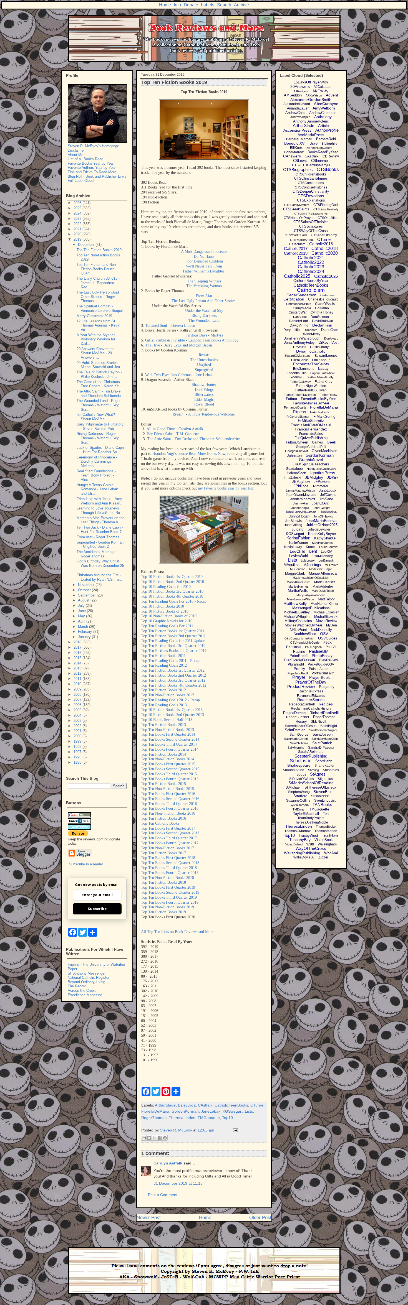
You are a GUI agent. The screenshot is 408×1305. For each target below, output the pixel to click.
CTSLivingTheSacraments (311, 213)
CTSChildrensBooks (311, 174)
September (87, 595)
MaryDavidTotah (323, 590)
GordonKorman (185, 1111)
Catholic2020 (324, 253)
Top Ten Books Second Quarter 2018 (170, 863)
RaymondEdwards (311, 696)
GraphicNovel (311, 459)
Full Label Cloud (81, 181)
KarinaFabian (298, 538)
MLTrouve (331, 565)
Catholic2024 (311, 271)
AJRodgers (301, 91)
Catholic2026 (326, 276)
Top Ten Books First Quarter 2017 (168, 828)
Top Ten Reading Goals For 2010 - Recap (173, 601)
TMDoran (299, 809)
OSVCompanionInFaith (299, 638)
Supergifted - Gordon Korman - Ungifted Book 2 (100, 544)
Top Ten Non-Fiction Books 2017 (167, 848)
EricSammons (303, 369)
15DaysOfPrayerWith (311, 82)
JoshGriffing (293, 525)
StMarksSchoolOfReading (311, 783)
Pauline (299, 651)
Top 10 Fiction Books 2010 (162, 606)
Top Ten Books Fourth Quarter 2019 (169, 902)
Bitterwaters (204, 394)
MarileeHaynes (298, 586)
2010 (78, 684)
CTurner (257, 1105)
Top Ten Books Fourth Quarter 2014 (169, 749)
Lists (249, 1111)
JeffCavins (328, 495)
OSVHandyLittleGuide (304, 642)
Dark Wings (204, 390)
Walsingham (327, 844)
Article (323, 125)
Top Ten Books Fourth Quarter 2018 (169, 873)
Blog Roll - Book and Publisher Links (97, 176)
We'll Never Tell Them (204, 266)
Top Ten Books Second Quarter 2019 (170, 892)
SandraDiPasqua (321, 748)
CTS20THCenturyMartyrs (311, 165)
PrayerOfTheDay (310, 682)
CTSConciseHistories (311, 187)
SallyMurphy (296, 747)
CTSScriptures (311, 226)
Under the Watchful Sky (204, 311)
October (85, 590)
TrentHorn (330, 836)
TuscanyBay (300, 839)
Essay (323, 368)
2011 (78, 679)
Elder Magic (204, 399)
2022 (78, 224)
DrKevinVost (329, 342)
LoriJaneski (326, 560)
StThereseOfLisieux (320, 787)
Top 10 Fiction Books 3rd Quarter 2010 (172, 591)
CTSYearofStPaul (301, 239)
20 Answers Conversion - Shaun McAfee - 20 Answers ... (97, 353)
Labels (207, 4)
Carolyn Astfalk (167, 1163)
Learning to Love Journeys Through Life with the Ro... (100, 510)
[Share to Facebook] (159, 1138)
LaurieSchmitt (328, 547)
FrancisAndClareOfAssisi (311, 425)
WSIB (310, 844)
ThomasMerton (325, 831)
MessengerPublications (311, 608)
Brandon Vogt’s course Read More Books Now (188, 454)
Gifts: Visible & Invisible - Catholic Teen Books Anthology (191, 340)
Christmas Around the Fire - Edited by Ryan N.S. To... (99, 577)
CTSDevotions (311, 195)
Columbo (322, 308)
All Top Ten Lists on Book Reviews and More (177, 932)
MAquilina (291, 565)
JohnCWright (321, 507)
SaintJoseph (323, 734)
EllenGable (299, 360)
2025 (78, 208)
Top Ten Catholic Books (160, 823)
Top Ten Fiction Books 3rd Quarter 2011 (173, 646)
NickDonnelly (321, 630)
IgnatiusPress (322, 472)
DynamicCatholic (311, 351)
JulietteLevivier (319, 529)
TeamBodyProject (311, 818)
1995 (78, 762)
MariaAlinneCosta (298, 582)
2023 (78, 218)
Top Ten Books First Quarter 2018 (168, 858)
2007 (78, 699)
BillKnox (296, 148)
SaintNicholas (299, 743)
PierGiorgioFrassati (299, 660)
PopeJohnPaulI (298, 673)
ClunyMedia (302, 308)
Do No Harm (204, 256)
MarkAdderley (323, 586)
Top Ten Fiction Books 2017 (163, 853)
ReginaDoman (294, 713)
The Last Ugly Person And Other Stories (203, 301)
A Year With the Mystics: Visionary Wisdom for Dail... (97, 339)
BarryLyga (187, 1105)
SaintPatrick (322, 743)
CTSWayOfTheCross (311, 231)
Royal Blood (204, 404)
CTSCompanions (311, 183)
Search (224, 4)
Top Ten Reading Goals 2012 (164, 665)
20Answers (300, 86)
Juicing (297, 529)
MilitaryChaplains (298, 621)
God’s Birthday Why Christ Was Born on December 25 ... (100, 565)
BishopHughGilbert (319, 147)
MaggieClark (295, 573)
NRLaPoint (298, 630)
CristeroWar (298, 312)
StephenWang (299, 792)
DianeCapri (330, 330)
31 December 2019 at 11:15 (178, 1183)
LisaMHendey (322, 556)
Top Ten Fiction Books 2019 (163, 912)
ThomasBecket (326, 826)
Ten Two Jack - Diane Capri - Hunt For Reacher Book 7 (100, 529)
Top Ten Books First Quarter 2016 (168, 794)
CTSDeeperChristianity (311, 191)
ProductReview (301, 686)
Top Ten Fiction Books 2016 (163, 818)
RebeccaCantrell (302, 704)
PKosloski (293, 647)
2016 (78, 653)
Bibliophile (329, 144)
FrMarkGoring (324, 416)
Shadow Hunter (204, 385)
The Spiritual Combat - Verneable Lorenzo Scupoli (100, 308)
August (84, 600)
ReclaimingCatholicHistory (311, 708)
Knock (310, 547)
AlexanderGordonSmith (310, 99)
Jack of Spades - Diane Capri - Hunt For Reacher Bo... (100, 449)
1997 (78, 752)
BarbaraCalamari (299, 139)
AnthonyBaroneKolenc (311, 121)
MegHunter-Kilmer (324, 604)
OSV (324, 633)
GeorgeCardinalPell (311, 447)
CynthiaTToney (322, 312)
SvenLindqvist (325, 800)
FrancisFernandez (311, 429)
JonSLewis (293, 521)
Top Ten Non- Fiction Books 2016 (168, 813)
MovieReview (326, 621)
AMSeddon (293, 95)
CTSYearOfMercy (324, 235)
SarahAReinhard (311, 752)
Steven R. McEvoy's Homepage (93, 146)
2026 (78, 203)
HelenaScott (296, 473)
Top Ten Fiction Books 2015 (163, 784)
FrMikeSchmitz (311, 420)
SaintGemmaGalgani (323, 730)
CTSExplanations (311, 200)
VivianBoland (294, 844)
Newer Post (149, 1217)
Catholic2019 (296, 253)
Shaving (313, 770)
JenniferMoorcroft (302, 499)
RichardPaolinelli (324, 712)
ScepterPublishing (310, 756)
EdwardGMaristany (297, 355)
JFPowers (322, 482)
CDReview (331, 156)
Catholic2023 (311, 266)
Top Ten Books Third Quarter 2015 (169, 774)
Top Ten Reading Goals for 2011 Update (173, 641)
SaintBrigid (328, 726)
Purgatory (326, 687)
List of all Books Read (85, 159)
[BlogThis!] (149, 1138)
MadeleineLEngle (320, 569)
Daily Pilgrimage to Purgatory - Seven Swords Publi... (100, 426)
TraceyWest (308, 836)
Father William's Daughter (203, 271)
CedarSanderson (301, 295)
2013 (78, 668)
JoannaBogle (300, 507)
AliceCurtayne (326, 103)
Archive (241, 4)
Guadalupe (294, 469)
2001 (78, 731)
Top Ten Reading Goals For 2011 (167, 626)
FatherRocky (329, 394)
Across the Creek (82, 990)
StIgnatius (325, 779)
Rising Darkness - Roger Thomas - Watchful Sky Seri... (98, 438)
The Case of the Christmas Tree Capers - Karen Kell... (100, 384)
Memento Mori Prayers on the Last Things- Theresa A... (100, 520)
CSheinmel (320, 161)
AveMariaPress (311, 134)
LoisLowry (308, 560)
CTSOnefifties (328, 218)
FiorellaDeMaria (155, 1111)
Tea (326, 814)
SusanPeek (320, 796)
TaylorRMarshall (306, 814)
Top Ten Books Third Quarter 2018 (169, 868)
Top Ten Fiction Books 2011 (163, 656)
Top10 (227, 1117)
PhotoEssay (322, 655)
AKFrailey (320, 91)
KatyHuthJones (322, 542)
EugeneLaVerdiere (322, 373)
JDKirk (332, 477)
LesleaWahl (298, 556)
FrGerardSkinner (297, 416)
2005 (78, 710)
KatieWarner (298, 543)
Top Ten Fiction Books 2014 (163, 754)
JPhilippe (301, 486)
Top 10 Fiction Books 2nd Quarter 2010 (172, 582)
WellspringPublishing (302, 853)
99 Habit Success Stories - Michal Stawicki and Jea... (100, 365)
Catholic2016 (321, 243)
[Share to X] (154, 1138)
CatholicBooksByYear (310, 281)
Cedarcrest (328, 295)
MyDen (331, 625)
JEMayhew (301, 482)
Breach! (179, 414)
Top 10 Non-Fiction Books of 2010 (169, 616)
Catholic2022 (311, 262)
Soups (301, 774)
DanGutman (320, 317)
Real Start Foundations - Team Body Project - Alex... (96, 475)
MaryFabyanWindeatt (310, 595)
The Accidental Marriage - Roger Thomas (97, 554)
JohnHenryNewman (300, 512)
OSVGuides (327, 638)
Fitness (299, 411)
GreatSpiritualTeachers (311, 464)
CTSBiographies (298, 169)
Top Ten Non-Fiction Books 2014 (167, 759)
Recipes (326, 704)
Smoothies (331, 770)
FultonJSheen (297, 442)
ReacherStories (310, 699)
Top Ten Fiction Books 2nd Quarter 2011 (173, 636)
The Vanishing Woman (204, 286)
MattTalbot (326, 599)
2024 (78, 213)
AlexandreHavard (296, 104)
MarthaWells (298, 590)
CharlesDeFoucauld (323, 299)
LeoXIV (326, 552)
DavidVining (299, 325)
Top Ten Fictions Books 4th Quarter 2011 (173, 651)
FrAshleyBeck (319, 412)
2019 (78, 239)
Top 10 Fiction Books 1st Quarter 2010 (172, 577)
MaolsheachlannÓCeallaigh (311, 577)
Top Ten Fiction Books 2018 (163, 882)
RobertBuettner (297, 717)
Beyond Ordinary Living (86, 982)
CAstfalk (205, 1105)
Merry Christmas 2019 (94, 316)
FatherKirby (323, 382)
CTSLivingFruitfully (326, 209)
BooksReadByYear (323, 152)
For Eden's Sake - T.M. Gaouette (173, 434)
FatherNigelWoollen (311, 386)
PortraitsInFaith (323, 673)
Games (317, 442)
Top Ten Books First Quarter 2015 (168, 764)
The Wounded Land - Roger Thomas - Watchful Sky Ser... (98, 405)
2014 (78, 663)
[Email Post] (234, 1130)
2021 (78, 229)
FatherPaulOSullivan (311, 390)
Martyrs (217, 335)
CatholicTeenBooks (231, 1105)
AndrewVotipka (300, 117)
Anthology (323, 116)
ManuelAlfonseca (323, 573)
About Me (75, 155)
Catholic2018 (324, 248)
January (85, 637)
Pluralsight (296, 664)
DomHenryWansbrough (301, 338)
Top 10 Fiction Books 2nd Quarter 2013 (172, 715)
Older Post (260, 1217)
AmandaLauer (298, 108)
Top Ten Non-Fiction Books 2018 (167, 878)
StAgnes (318, 774)
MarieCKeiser (324, 582)
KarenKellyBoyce (322, 534)
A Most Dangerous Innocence (204, 251)
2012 (78, 673)
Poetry (299, 668)
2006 (78, 705)
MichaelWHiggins (297, 617)
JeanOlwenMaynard (301, 495)
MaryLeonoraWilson (300, 599)
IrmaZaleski (292, 478)
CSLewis (300, 161)
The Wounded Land (204, 320)
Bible (313, 143)
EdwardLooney (326, 356)
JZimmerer (320, 486)
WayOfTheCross (311, 848)
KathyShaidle (325, 538)
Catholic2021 (311, 257)
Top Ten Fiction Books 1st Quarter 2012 (173, 670)
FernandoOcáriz (295, 407)
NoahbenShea (305, 634)
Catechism (297, 244)
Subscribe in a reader (86, 864)
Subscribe (97, 909)
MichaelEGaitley (296, 612)
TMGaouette (209, 1117)
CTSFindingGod (325, 205)
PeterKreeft (298, 656)
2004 (78, 715)
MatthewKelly (295, 603)
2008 (78, 694)
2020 (78, 234)
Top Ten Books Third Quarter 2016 (169, 804)
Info (177, 4)
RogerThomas (154, 1117)
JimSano (326, 499)
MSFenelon (297, 569)
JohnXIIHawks (323, 516)
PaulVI (331, 647)
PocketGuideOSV (321, 664)
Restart (204, 355)
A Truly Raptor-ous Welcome (212, 414)
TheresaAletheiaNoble (311, 822)
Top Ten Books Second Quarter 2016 (170, 799)
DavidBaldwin (322, 321)
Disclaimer (76, 150)
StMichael (293, 787)
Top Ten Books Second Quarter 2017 (170, 833)
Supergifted (204, 370)
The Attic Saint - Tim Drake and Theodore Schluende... (100, 393)
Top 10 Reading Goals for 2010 (166, 587)
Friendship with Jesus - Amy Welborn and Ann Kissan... (100, 501)
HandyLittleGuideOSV (321, 468)
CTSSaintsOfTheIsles (311, 222)
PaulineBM (319, 651)
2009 (78, 689)
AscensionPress (297, 130)
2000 (78, 736)
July (82, 605)
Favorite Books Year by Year (91, 163)
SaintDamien (295, 730)
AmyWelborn (324, 108)
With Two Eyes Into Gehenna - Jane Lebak (179, 375)
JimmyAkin (300, 503)
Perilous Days (196, 335)
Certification (293, 299)
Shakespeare (299, 765)
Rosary (301, 721)
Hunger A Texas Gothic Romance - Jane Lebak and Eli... (97, 489)
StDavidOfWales (301, 779)
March (83, 627)
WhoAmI (331, 853)
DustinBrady (319, 347)
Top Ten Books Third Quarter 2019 (169, 897)
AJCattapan (322, 87)
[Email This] (144, 1138)
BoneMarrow (294, 152)
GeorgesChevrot (296, 451)
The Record (77, 986)
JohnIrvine (328, 512)
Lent (313, 551)
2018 (78, 642)
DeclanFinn (322, 325)
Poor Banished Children (204, 261)
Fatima (291, 399)
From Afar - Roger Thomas (98, 537)
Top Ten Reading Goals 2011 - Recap (170, 661)
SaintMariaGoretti (296, 738)
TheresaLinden (182, 1117)
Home (165, 4)
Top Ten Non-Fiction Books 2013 (167, 730)
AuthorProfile (327, 130)
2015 (78, 658)
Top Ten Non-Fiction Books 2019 (167, 907)
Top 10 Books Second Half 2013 (166, 720)
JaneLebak (210, 1111)
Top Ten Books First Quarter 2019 (168, 887)
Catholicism (311, 290)
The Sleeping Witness (204, 281)
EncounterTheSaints (311, 364)
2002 (78, 726)
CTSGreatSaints (296, 209)
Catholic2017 (296, 248)
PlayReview (328, 660)
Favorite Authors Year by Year (92, 167)
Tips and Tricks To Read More (92, 172)
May (82, 616)
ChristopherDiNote (298, 303)
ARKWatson (314, 95)
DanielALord (298, 321)
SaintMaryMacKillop (324, 738)
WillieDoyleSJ (303, 857)
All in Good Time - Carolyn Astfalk (175, 429)
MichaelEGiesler (326, 612)
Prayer (298, 677)
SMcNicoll (318, 721)
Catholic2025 (297, 276)
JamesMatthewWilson (300, 490)
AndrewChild (295, 113)
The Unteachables (204, 360)
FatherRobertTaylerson (300, 394)
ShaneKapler (324, 766)
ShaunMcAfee (293, 770)
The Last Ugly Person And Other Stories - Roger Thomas (98, 296)
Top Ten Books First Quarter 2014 (168, 734)
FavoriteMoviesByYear (311, 403)
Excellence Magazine (85, 995)
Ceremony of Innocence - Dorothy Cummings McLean (97, 461)
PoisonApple (318, 669)
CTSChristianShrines (311, 178)
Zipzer (323, 857)
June (82, 611)
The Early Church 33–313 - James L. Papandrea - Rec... (98, 282)
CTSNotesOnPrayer (299, 218)
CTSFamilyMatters (296, 205)
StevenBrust (324, 792)
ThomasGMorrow (297, 831)
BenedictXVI (295, 143)
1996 (78, 757)
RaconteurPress (311, 691)
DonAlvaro (331, 338)
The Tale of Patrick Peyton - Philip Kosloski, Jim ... (99, 374)
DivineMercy (310, 334)
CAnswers (292, 156)
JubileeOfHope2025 (322, 525)
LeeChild (297, 551)
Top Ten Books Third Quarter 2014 (169, 744)
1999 (78, 741)
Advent (332, 95)
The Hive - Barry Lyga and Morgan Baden (179, 345)
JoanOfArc (320, 503)
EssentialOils (296, 373)
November (86, 585)
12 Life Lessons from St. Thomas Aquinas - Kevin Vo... (98, 325)
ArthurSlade (165, 1105)
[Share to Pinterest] (165, 1138)
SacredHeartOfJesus (300, 726)
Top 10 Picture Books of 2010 (164, 611)
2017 (78, 647)
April (82, 621)
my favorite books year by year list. (226, 488)
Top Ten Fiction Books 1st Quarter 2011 (172, 631)
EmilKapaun (321, 360)
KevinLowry (293, 547)
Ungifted (204, 365)
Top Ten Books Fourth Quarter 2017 (169, 843)
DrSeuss (299, 347)
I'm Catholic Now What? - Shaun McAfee (97, 416)
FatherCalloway (300, 381)
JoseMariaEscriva (321, 520)
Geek (331, 442)
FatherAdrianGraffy (321, 377)
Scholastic (300, 760)
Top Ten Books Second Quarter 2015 (170, 769)
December (86, 245)
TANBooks (322, 804)
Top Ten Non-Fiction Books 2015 (167, 789)
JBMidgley (314, 477)
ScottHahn (323, 761)
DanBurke (300, 316)
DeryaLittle (291, 330)
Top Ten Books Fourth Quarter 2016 (169, 808)
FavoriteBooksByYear (318, 399)
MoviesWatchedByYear (303, 625)
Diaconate (310, 330)
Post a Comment (162, 1194)
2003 (78, 720)
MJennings (312, 565)
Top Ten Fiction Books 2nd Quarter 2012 (173, 675)
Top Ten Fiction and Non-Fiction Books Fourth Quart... (97, 268)
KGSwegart (233, 1111)
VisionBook (323, 840)
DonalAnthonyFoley (299, 342)
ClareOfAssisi (325, 304)
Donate (191, 4)
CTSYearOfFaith (296, 235)
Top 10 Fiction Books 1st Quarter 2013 (172, 710)
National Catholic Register (88, 977)
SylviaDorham (299, 805)
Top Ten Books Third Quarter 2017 (169, 838)
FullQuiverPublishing (311, 438)
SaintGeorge (299, 734)
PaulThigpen (313, 647)
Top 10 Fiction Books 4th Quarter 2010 (172, 596)
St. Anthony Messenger (86, 973)
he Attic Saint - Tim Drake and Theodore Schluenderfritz (195, 439)
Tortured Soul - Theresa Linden (170, 325)
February (85, 631)
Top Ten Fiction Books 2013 (163, 725)
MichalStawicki (326, 617)
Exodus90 (296, 377)
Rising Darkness (204, 315)
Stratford (300, 796)
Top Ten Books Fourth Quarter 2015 (169, 779)
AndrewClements (322, 113)
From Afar (204, 296)
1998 (78, 747)
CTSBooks (328, 169)
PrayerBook (319, 677)
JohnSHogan (299, 516)
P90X (327, 642)
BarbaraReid (326, 139)
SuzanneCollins (298, 800)
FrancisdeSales (311, 434)
